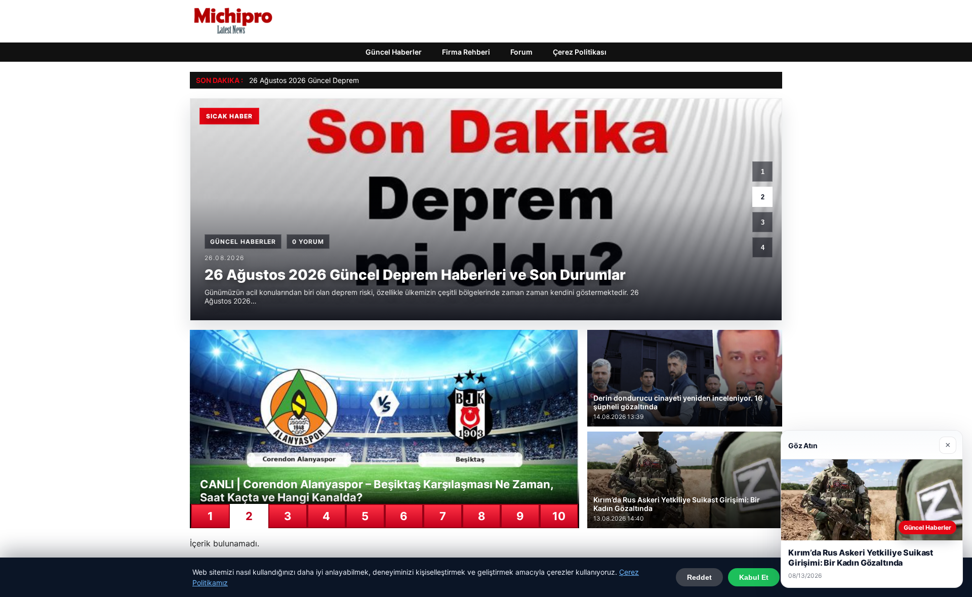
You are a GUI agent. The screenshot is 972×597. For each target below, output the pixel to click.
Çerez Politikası (579, 52)
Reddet (699, 577)
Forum (521, 52)
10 (558, 516)
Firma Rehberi (466, 52)
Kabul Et (753, 577)
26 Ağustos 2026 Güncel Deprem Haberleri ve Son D (336, 80)
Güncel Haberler (394, 52)
